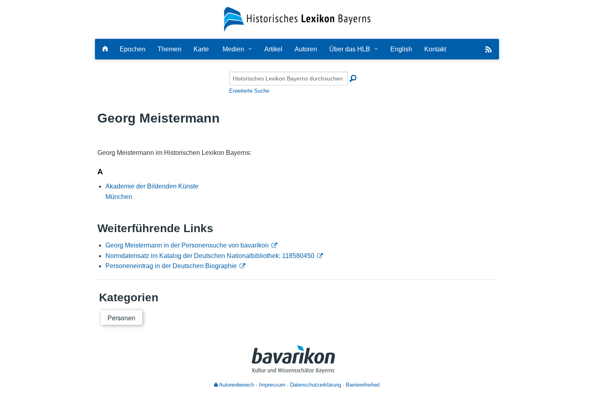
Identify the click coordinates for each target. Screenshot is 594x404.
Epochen (132, 49)
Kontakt (435, 49)
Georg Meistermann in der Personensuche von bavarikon (187, 245)
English (401, 49)
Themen (169, 49)
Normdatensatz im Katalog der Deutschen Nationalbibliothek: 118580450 (209, 255)
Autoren (306, 49)
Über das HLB (349, 49)
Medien (233, 49)
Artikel (273, 49)
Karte (201, 49)
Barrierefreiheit (363, 385)
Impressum (272, 385)
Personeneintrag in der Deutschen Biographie (171, 265)
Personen (121, 317)
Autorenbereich (236, 385)
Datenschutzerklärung (315, 385)
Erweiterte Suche (249, 91)
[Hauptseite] (105, 49)
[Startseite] (297, 18)
